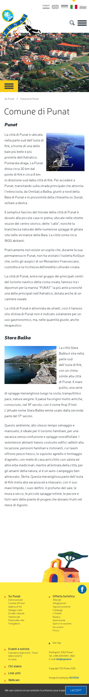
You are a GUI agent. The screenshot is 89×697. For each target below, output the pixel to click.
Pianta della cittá (16, 620)
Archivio (12, 659)
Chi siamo (15, 666)
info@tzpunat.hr (64, 658)
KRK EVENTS (15, 655)
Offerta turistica (64, 596)
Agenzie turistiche (61, 606)
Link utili (14, 673)
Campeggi (57, 609)
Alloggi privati (59, 602)
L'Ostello (57, 613)
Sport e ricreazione (62, 623)
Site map (56, 642)
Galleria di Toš (15, 606)
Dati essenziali (15, 599)
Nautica (56, 616)
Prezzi (56, 630)
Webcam (14, 680)
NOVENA (74, 677)
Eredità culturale (16, 613)
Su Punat (9, 98)
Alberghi (57, 599)
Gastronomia (59, 620)
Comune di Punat (29, 98)
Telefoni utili (14, 616)
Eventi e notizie (18, 649)
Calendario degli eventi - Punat (23, 652)
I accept (76, 690)
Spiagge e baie (15, 609)
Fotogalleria (14, 623)
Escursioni (58, 626)
